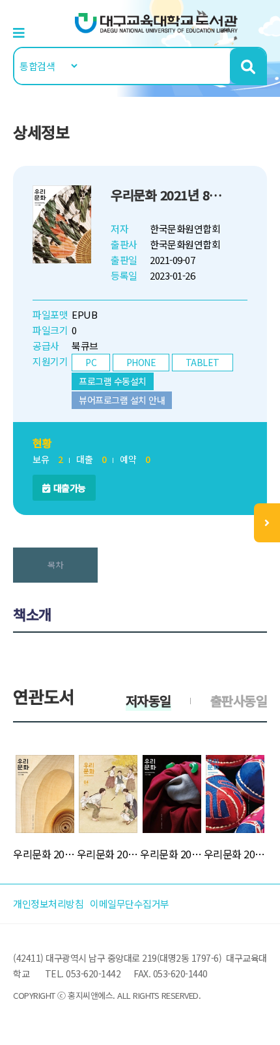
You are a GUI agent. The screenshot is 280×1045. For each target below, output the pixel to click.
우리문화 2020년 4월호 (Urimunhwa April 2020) (109, 854)
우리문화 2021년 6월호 (45, 854)
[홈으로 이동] (156, 22)
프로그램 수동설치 (113, 381)
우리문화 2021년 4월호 (236, 854)
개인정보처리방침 (48, 903)
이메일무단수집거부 (129, 903)
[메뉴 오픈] (267, 522)
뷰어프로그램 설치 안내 (122, 399)
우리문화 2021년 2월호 (172, 854)
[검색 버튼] (248, 66)
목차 (55, 565)
